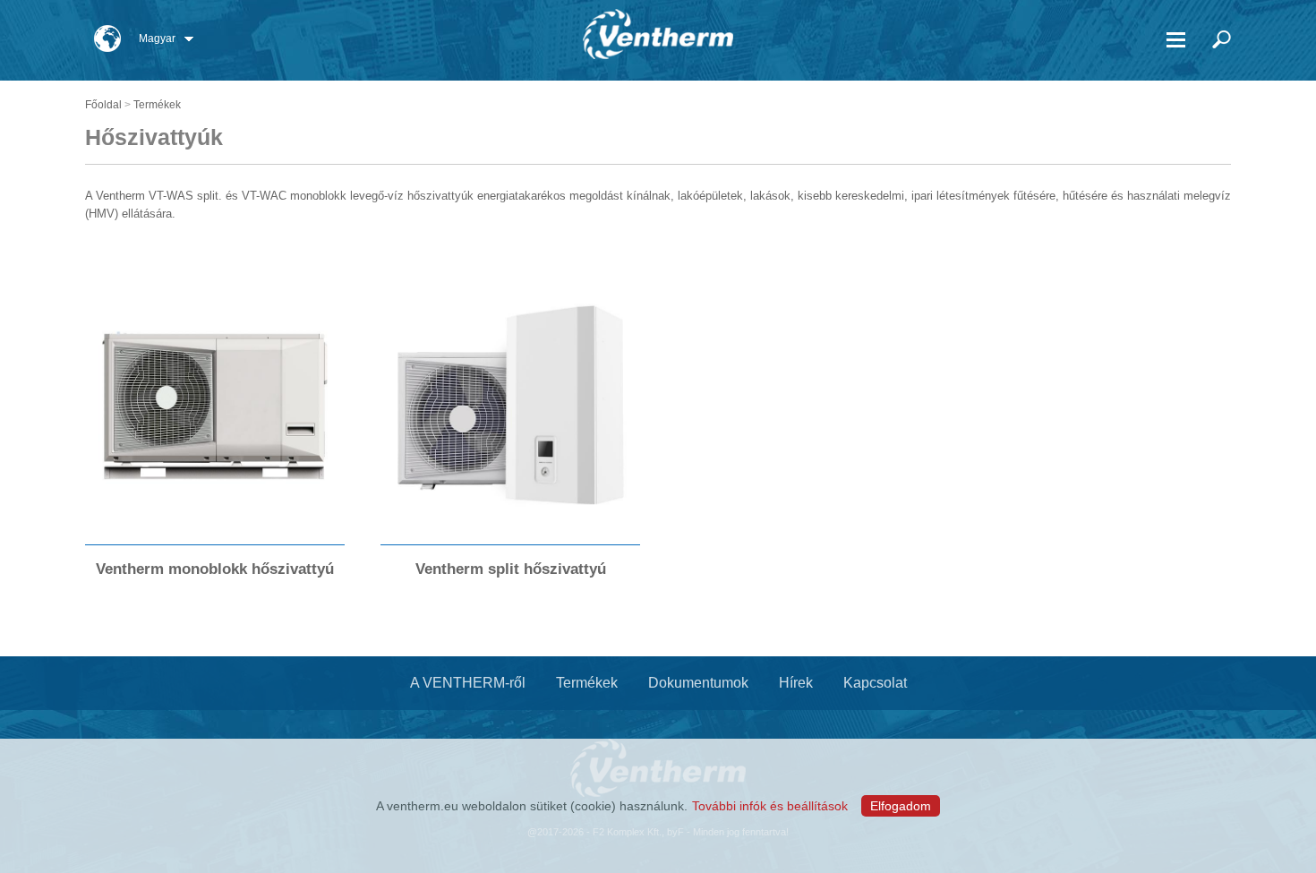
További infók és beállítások (770, 806)
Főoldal (103, 104)
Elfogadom (900, 806)
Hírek (796, 682)
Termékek (157, 104)
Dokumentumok (698, 682)
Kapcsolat (875, 682)
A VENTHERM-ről (468, 682)
